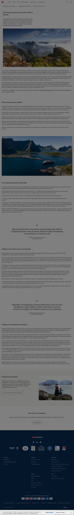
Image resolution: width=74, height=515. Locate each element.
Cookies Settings (49, 512)
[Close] (71, 512)
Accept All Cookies (60, 512)
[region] (37, 512)
